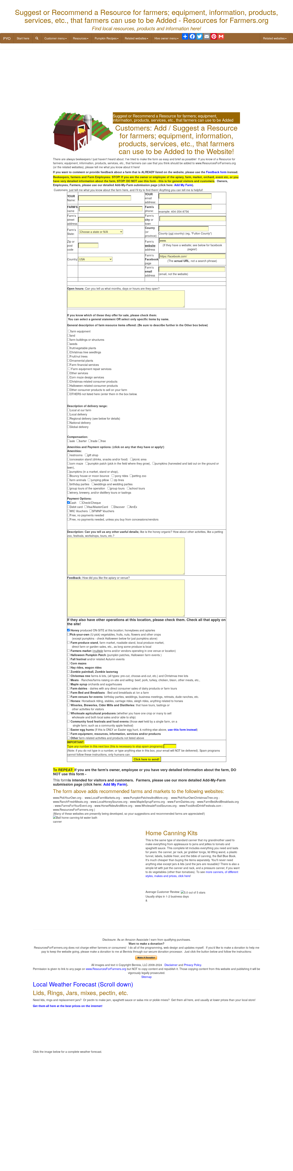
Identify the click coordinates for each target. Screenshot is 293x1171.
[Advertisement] (146, 81)
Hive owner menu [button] (165, 38)
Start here (23, 38)
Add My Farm (183, 185)
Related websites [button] (135, 38)
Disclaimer (171, 965)
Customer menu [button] (54, 38)
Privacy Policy (192, 965)
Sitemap (146, 977)
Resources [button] (80, 38)
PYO (7, 38)
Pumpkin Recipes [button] (106, 38)
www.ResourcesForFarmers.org (106, 969)
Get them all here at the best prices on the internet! (67, 1006)
